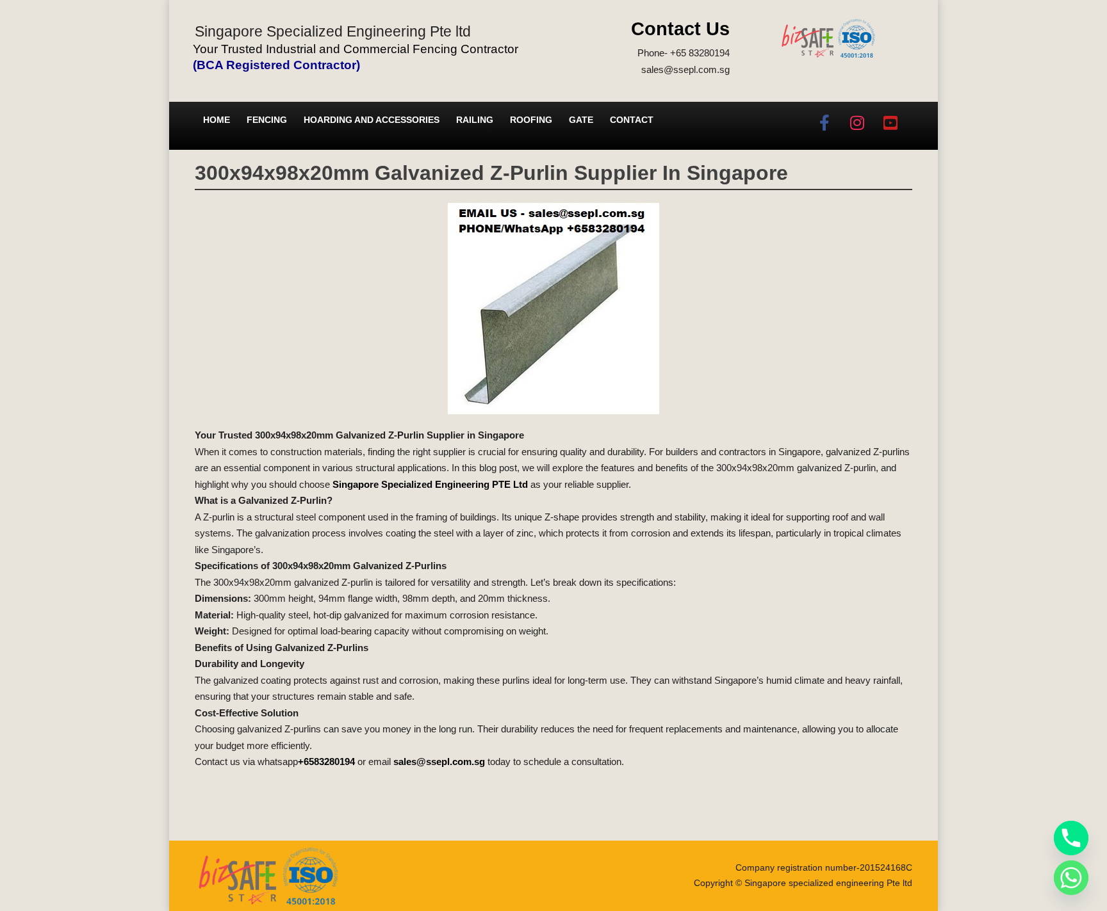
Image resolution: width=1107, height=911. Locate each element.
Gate (581, 120)
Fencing (267, 120)
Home (216, 120)
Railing (474, 120)
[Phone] (1071, 838)
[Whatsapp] (1071, 877)
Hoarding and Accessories (371, 120)
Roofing (531, 120)
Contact (631, 120)
